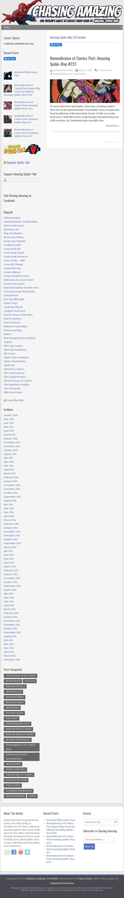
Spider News (13, 764)
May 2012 (9, 601)
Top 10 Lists (13, 785)
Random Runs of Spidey (20, 734)
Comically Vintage (13, 264)
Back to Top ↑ (112, 142)
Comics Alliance (12, 272)
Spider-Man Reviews (15, 361)
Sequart (8, 342)
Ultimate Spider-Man (19, 790)
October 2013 (10, 539)
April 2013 (9, 562)
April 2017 (9, 431)
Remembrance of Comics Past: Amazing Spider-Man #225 (26, 133)
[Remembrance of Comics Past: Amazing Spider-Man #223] (85, 91)
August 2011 (10, 636)
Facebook (13, 852)
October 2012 (10, 582)
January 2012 (10, 617)
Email (7, 852)
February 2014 (11, 524)
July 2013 (8, 551)
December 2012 (12, 578)
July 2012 (8, 593)
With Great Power (13, 392)
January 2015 (10, 481)
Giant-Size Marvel (13, 307)
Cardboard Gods (12, 245)
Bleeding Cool (11, 229)
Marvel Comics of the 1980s (18, 315)
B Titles (30, 681)
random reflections (18, 729)
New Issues (12, 707)
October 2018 (10, 415)
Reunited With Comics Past (60, 820)
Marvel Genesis (12, 322)
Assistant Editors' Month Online (20, 221)
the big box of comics (19, 774)
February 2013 (11, 570)
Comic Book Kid (12, 249)
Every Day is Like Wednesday (19, 291)
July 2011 (8, 640)
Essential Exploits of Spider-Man (21, 287)
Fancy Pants (85, 878)
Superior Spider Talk (18, 162)
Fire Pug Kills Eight (14, 299)
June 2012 (9, 597)
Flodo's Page (10, 303)
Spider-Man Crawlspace (16, 357)
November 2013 (12, 535)
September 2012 (12, 586)
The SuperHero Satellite (16, 384)
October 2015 (10, 450)
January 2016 (10, 438)
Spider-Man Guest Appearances (17, 756)
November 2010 (12, 659)
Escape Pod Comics (14, 283)
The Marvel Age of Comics (18, 380)
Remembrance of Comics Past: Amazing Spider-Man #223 (80, 61)
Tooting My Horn (16, 780)
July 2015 (8, 458)
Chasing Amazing (36, 878)
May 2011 (8, 648)
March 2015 (10, 473)
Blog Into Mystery (13, 233)
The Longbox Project (15, 377)
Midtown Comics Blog (15, 326)
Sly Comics (9, 353)
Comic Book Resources (16, 256)
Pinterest (20, 852)
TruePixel (52, 878)
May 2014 (9, 512)
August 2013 (10, 547)
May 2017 (8, 427)
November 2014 (12, 489)
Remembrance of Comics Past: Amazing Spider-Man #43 (26, 119)
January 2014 (10, 527)
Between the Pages (14, 225)
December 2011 (12, 621)
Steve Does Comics (14, 369)
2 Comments (104, 70)
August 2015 (10, 454)
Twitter (27, 852)
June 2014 (9, 508)
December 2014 (12, 485)
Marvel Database (13, 318)
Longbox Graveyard (14, 311)
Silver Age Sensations (15, 349)
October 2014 (10, 493)
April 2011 (9, 652)
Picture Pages (14, 713)
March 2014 (10, 520)
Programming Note (18, 723)
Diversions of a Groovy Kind (18, 280)
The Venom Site (12, 388)
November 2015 (12, 446)
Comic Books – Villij (14, 260)
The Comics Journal (14, 373)
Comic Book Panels (14, 252)
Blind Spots (13, 681)
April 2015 (9, 469)
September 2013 (12, 543)
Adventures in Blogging (21, 675)
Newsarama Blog (13, 330)
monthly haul (15, 702)
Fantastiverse (11, 295)
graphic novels (15, 686)
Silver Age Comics (13, 346)
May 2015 (9, 465)
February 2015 (11, 477)
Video (32, 796)
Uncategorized (15, 796)
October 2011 (10, 628)
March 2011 (10, 655)
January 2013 (10, 574)
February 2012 (11, 613)
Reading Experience (18, 739)
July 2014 (8, 504)
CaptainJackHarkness (62, 883)
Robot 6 (8, 334)
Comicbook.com (12, 268)
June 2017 (9, 423)
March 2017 (10, 434)
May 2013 (9, 559)
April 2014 (9, 516)
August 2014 (10, 500)
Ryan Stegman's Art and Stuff (19, 338)
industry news (15, 697)
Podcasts (12, 718)
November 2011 (12, 624)
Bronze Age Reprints (15, 241)
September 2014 (12, 496)
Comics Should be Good (16, 276)
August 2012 (10, 590)
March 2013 (10, 566)
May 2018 (9, 419)
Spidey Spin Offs (16, 769)
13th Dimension (12, 218)
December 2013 (12, 531)
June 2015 (9, 462)
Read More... (113, 125)
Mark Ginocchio (64, 70)
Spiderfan (9, 365)
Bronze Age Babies (14, 237)
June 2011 (9, 644)
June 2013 (9, 555)
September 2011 (12, 632)
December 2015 (12, 442)
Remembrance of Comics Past (69, 74)
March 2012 (10, 609)
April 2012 (9, 605)
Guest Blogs (13, 691)
